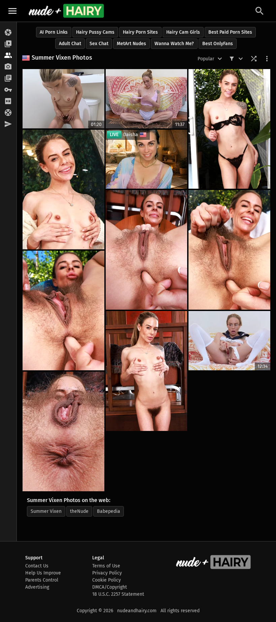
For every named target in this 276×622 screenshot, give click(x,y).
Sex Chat (99, 43)
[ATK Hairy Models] (8, 55)
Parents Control (41, 580)
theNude (79, 511)
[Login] (8, 90)
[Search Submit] (259, 11)
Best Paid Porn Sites (230, 32)
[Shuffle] (254, 59)
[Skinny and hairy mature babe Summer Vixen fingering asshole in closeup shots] (146, 249)
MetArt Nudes (131, 43)
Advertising (37, 587)
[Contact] (8, 124)
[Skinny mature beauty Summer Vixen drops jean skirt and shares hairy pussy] (146, 370)
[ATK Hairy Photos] (8, 32)
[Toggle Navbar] (12, 11)
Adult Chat (70, 43)
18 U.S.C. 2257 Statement (118, 594)
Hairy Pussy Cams (95, 32)
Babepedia (108, 511)
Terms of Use (106, 566)
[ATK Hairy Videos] (8, 44)
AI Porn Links (54, 32)
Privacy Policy (107, 573)
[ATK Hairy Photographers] (8, 67)
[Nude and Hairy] (66, 11)
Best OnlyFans (217, 43)
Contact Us (36, 566)
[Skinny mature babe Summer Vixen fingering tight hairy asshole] (63, 310)
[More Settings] (267, 59)
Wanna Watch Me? (174, 43)
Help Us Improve (43, 573)
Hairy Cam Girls (183, 32)
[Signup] (8, 101)
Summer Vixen (46, 511)
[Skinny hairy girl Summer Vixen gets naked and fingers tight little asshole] (63, 431)
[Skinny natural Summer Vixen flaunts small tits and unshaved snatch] (63, 189)
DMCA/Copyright (109, 587)
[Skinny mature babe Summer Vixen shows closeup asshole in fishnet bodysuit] (229, 249)
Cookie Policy (106, 580)
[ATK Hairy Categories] (8, 78)
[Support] (8, 113)
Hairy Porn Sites (140, 32)
